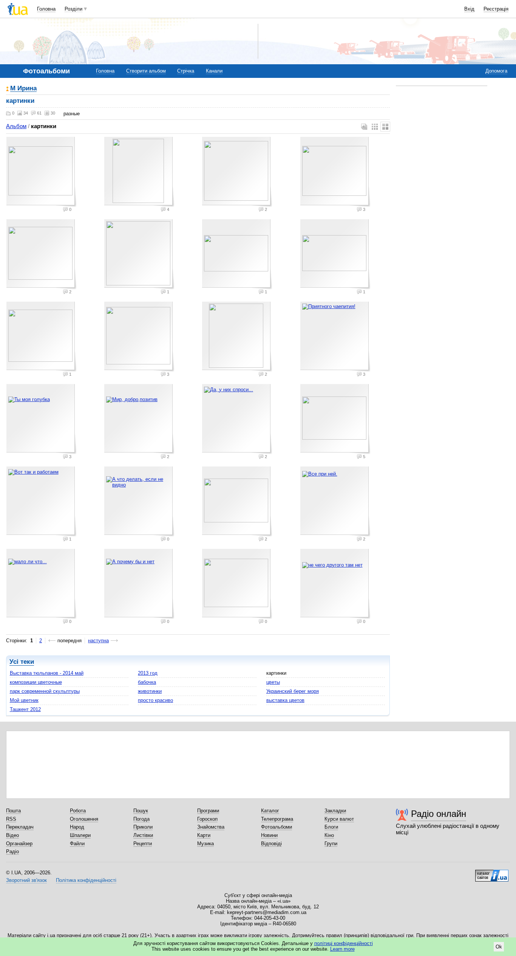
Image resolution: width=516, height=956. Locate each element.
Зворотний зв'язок (26, 880)
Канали (214, 71)
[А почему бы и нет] (139, 584)
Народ (77, 827)
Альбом (16, 126)
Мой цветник (24, 700)
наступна (98, 640)
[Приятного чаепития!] (335, 337)
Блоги (331, 827)
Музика (205, 843)
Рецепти (142, 843)
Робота (78, 810)
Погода (141, 819)
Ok (499, 947)
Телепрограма (277, 819)
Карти (203, 835)
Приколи (143, 827)
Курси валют (339, 819)
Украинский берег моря (292, 691)
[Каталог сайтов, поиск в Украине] (491, 873)
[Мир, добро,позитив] (139, 419)
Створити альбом (146, 71)
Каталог (270, 810)
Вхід (469, 9)
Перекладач (20, 827)
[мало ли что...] (41, 584)
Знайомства (210, 827)
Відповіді (271, 843)
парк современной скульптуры (45, 691)
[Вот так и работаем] (41, 501)
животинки (150, 691)
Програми (208, 810)
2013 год (148, 673)
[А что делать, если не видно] (139, 501)
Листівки (143, 835)
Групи (330, 843)
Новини (269, 835)
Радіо (12, 851)
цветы (273, 682)
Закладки (335, 810)
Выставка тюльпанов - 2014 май (46, 673)
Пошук (140, 810)
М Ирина (23, 88)
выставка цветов (285, 700)
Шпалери (80, 835)
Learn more (342, 949)
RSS (11, 819)
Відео (12, 835)
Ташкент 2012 (25, 709)
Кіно (329, 835)
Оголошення (84, 819)
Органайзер (19, 843)
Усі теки (21, 661)
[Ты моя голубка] (41, 419)
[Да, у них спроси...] (237, 419)
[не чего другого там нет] (335, 584)
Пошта (13, 810)
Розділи (73, 9)
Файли (77, 843)
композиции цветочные (36, 682)
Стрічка (185, 71)
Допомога (496, 71)
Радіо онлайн (438, 814)
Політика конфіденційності (86, 880)
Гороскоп (207, 819)
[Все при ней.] (335, 501)
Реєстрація (496, 9)
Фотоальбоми (276, 827)
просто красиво (155, 700)
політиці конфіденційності (343, 943)
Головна (46, 9)
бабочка (147, 682)
